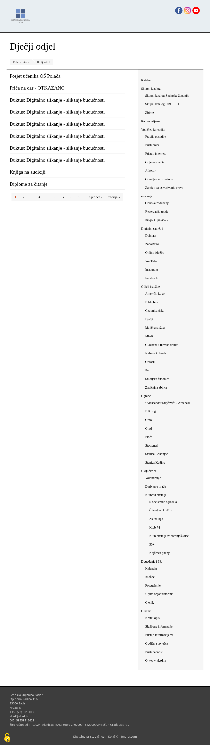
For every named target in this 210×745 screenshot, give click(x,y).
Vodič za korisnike (153, 129)
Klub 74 (154, 527)
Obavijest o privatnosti (159, 179)
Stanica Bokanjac (156, 454)
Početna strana (21, 62)
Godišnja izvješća (156, 643)
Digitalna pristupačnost (89, 736)
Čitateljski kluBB (160, 510)
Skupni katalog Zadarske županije (167, 95)
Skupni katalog (151, 88)
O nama (146, 611)
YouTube (152, 262)
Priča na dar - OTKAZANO (37, 88)
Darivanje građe (155, 486)
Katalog (147, 81)
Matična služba (155, 327)
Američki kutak (155, 293)
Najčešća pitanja (159, 553)
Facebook (153, 279)
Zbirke (151, 113)
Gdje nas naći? (154, 162)
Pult (147, 370)
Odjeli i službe (150, 286)
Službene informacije (158, 626)
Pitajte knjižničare (158, 221)
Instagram (153, 270)
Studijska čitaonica (157, 379)
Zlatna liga (156, 519)
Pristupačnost (153, 652)
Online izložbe (154, 252)
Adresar (150, 170)
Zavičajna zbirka (156, 387)
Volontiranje (153, 478)
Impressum (129, 736)
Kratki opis (152, 618)
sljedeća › (95, 197)
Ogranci (146, 396)
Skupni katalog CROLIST (164, 104)
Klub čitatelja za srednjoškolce (169, 536)
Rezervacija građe (156, 211)
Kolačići (113, 736)
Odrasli (150, 362)
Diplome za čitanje (29, 184)
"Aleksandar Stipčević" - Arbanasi (167, 403)
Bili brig (150, 411)
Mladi (149, 336)
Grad (148, 428)
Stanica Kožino (155, 462)
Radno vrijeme (150, 121)
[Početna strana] (21, 14)
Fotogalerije (153, 585)
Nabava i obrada (156, 353)
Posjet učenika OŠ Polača (35, 76)
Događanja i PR (151, 561)
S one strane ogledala (163, 502)
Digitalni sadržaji (152, 228)
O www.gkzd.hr (155, 660)
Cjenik (149, 602)
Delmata (152, 236)
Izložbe (150, 577)
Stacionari (151, 445)
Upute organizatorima (159, 594)
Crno (148, 420)
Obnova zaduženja (157, 203)
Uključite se (148, 471)
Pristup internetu (155, 153)
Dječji (149, 319)
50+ (151, 544)
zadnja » (114, 197)
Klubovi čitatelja (156, 495)
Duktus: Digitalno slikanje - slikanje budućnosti (57, 100)
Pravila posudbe (155, 136)
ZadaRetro (152, 244)
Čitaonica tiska (154, 310)
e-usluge (146, 196)
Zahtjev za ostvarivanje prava (164, 187)
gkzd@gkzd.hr (21, 716)
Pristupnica (152, 145)
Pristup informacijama (159, 635)
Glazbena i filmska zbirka (161, 345)
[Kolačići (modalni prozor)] (7, 738)
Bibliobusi (152, 302)
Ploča (148, 437)
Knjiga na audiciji (28, 172)
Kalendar (151, 568)
